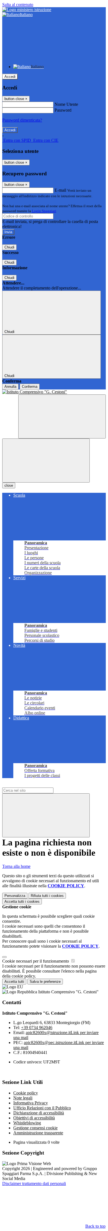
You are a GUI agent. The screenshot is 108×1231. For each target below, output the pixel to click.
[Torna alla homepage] (54, 391)
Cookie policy (25, 1093)
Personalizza (14, 896)
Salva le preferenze (45, 981)
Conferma (29, 386)
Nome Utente (66, 104)
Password (63, 110)
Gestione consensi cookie (35, 1127)
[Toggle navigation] (46, 460)
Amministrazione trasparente (38, 1132)
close (8, 485)
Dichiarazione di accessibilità (38, 1113)
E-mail (60, 190)
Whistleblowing (27, 1122)
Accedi (10, 77)
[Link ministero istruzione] (26, 9)
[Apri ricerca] (62, 416)
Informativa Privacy (30, 1103)
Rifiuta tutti (47, 896)
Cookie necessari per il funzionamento (36, 961)
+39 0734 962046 (36, 1027)
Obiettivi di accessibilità (34, 1117)
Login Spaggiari (44, 211)
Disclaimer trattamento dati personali (34, 1183)
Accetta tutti (22, 901)
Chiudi (9, 247)
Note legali (22, 1098)
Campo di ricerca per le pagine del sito (35, 785)
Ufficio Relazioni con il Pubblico (42, 1108)
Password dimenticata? (22, 120)
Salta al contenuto (17, 4)
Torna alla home (16, 866)
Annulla (10, 386)
